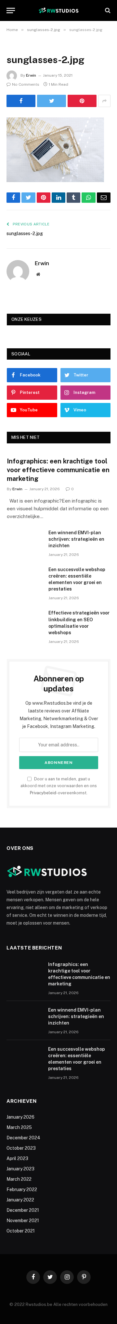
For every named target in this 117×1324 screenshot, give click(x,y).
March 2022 (19, 1179)
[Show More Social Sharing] (104, 101)
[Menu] (10, 10)
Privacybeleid (43, 792)
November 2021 (22, 1220)
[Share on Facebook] (20, 101)
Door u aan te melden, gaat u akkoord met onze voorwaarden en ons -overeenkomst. (58, 785)
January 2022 (20, 1199)
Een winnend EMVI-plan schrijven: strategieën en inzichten (76, 539)
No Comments (25, 84)
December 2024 (23, 1137)
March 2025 (19, 1127)
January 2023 (20, 1168)
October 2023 (21, 1148)
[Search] (107, 10)
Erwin (31, 75)
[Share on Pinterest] (82, 101)
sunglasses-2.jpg (24, 233)
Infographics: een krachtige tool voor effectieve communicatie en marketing (58, 470)
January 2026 (20, 1117)
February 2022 (21, 1189)
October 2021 (20, 1230)
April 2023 (17, 1158)
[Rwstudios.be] (58, 10)
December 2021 (22, 1210)
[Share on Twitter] (51, 101)
